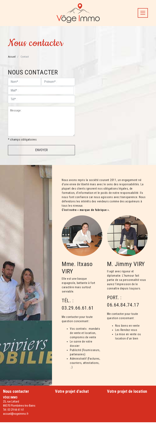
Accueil (12, 56)
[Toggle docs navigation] (143, 13)
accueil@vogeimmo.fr (15, 413)
